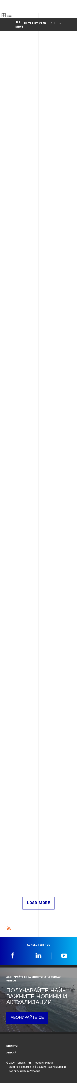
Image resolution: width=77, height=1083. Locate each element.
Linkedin (38, 955)
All (18, 22)
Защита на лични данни (51, 1067)
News (19, 27)
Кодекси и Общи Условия (24, 1071)
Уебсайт (12, 1052)
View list (9, 15)
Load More (38, 903)
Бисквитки (24, 1062)
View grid (3, 15)
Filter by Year (34, 23)
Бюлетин (12, 1046)
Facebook (13, 955)
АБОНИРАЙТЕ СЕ (27, 1018)
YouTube (64, 955)
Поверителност (43, 1062)
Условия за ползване (21, 1067)
